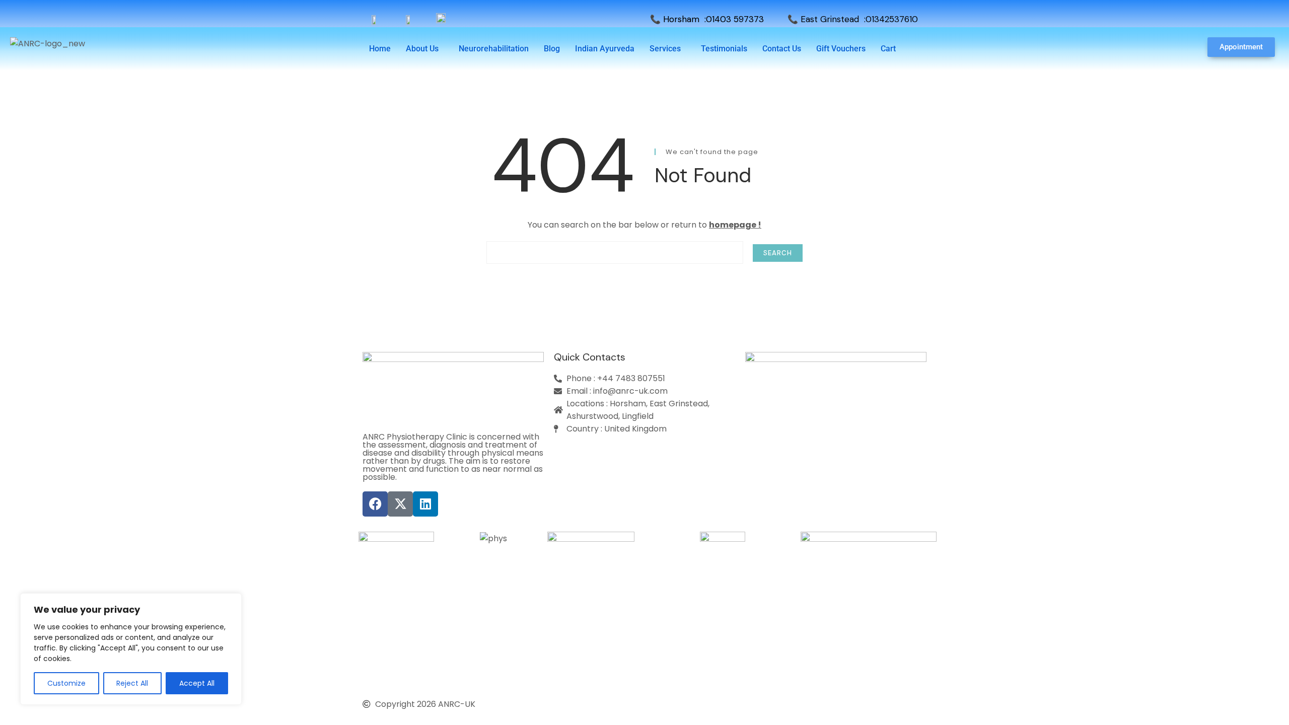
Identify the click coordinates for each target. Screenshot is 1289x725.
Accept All (196, 683)
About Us (422, 48)
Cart (888, 48)
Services (665, 48)
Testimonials (724, 48)
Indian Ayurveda (604, 48)
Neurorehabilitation (494, 48)
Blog (552, 48)
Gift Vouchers (841, 48)
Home (380, 48)
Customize (66, 683)
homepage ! (735, 225)
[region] (131, 649)
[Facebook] (375, 504)
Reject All (132, 683)
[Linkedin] (425, 504)
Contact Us (781, 48)
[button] (424, 48)
